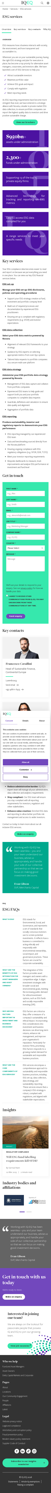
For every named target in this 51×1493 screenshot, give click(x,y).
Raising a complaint (25, 1484)
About (5, 1387)
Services (14, 8)
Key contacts (34, 29)
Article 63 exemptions (30, 1481)
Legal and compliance (11, 1426)
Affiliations (6, 1405)
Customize (24, 770)
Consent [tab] (9, 721)
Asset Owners (8, 1371)
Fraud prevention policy (12, 1434)
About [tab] (42, 721)
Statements (13, 1481)
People (5, 1400)
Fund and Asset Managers (13, 1366)
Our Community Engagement (14, 1396)
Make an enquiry (25, 834)
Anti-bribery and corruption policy (16, 1430)
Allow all (25, 762)
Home (5, 8)
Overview (6, 29)
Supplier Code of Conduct (13, 1443)
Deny (25, 777)
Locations (6, 1392)
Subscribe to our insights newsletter (23, 1463)
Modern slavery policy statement (16, 1439)
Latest (5, 1409)
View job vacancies (20, 1345)
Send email (10, 684)
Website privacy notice (12, 1421)
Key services (20, 29)
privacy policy (26, 588)
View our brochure (25, 122)
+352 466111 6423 (13, 689)
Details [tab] (26, 721)
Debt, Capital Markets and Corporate (17, 1375)
